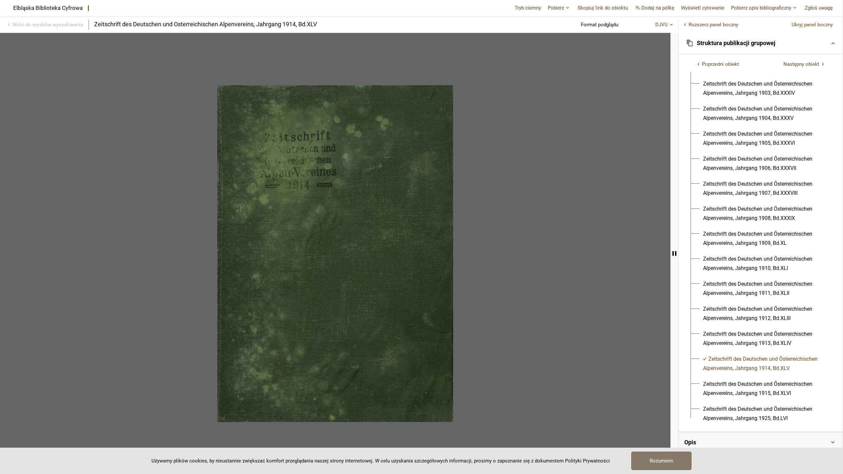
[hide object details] (674, 253)
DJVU (661, 25)
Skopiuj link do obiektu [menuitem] (603, 8)
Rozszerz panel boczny (713, 25)
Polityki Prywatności (587, 461)
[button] (761, 43)
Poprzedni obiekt (720, 64)
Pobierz (556, 8)
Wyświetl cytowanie (702, 8)
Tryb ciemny (528, 8)
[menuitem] (764, 88)
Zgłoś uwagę (819, 8)
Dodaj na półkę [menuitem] (657, 8)
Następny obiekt (801, 64)
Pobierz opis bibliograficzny (761, 8)
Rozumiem (661, 461)
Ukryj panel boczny (812, 25)
